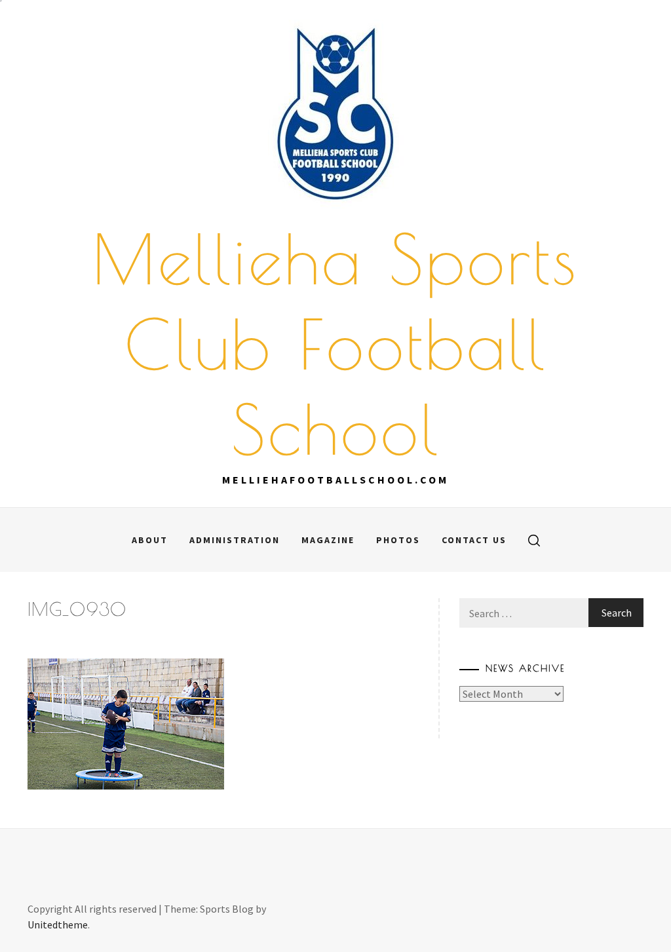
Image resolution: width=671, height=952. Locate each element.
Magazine (328, 540)
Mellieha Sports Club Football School (335, 344)
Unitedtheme (58, 924)
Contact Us (474, 540)
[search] (534, 539)
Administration (234, 540)
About (150, 540)
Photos (398, 540)
